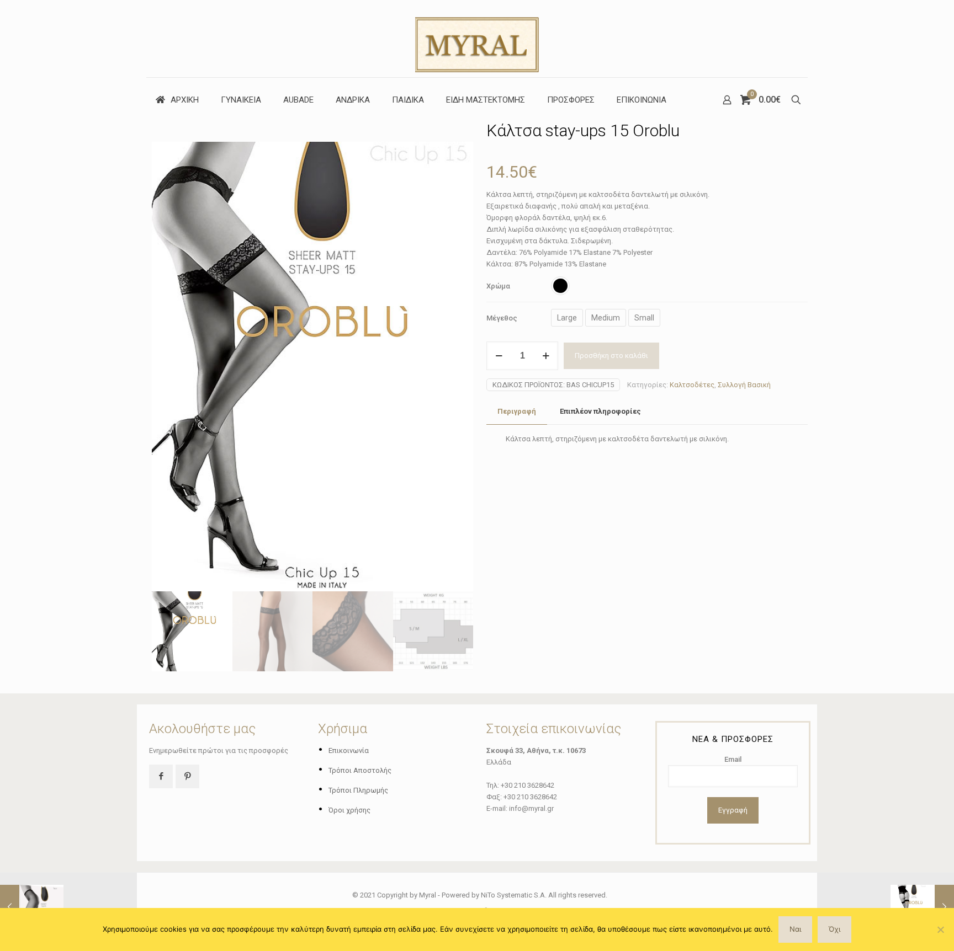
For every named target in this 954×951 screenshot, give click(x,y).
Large (567, 317)
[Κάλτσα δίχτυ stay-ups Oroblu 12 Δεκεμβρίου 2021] (922, 907)
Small (644, 317)
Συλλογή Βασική (744, 385)
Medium (605, 317)
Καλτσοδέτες (692, 385)
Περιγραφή (516, 411)
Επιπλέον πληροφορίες (600, 411)
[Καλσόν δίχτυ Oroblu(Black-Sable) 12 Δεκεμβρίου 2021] (31, 907)
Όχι (834, 929)
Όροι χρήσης (349, 810)
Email (732, 759)
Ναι (795, 929)
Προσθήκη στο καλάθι (611, 355)
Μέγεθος (501, 318)
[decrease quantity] (498, 355)
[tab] (516, 411)
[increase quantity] (545, 355)
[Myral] (477, 38)
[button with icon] (161, 776)
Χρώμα (498, 286)
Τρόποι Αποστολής (359, 770)
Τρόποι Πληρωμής (358, 790)
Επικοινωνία (348, 750)
